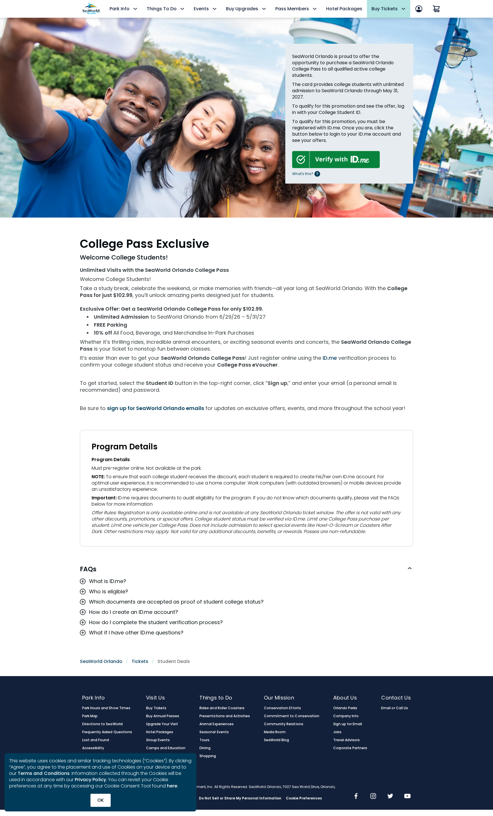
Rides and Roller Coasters (222, 708)
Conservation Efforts (282, 708)
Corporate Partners (350, 748)
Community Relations (283, 724)
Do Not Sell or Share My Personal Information (240, 798)
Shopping (207, 756)
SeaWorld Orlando (101, 661)
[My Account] (418, 9)
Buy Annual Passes (162, 716)
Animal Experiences (216, 724)
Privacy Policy (90, 779)
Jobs (337, 732)
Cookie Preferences (304, 798)
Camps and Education (166, 748)
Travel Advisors (346, 740)
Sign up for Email (347, 724)
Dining (205, 748)
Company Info (346, 716)
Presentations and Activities (224, 716)
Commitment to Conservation (291, 716)
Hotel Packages (344, 8)
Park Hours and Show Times (106, 708)
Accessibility (93, 748)
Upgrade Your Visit (162, 724)
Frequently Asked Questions (107, 732)
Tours (204, 740)
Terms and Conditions (44, 773)
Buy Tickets (156, 708)
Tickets (140, 661)
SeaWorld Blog (276, 740)
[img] (356, 797)
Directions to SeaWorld (102, 724)
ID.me (330, 357)
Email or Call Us (394, 708)
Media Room (275, 732)
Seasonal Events (214, 732)
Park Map (90, 716)
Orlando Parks (345, 708)
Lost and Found (95, 740)
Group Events (158, 740)
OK (100, 800)
